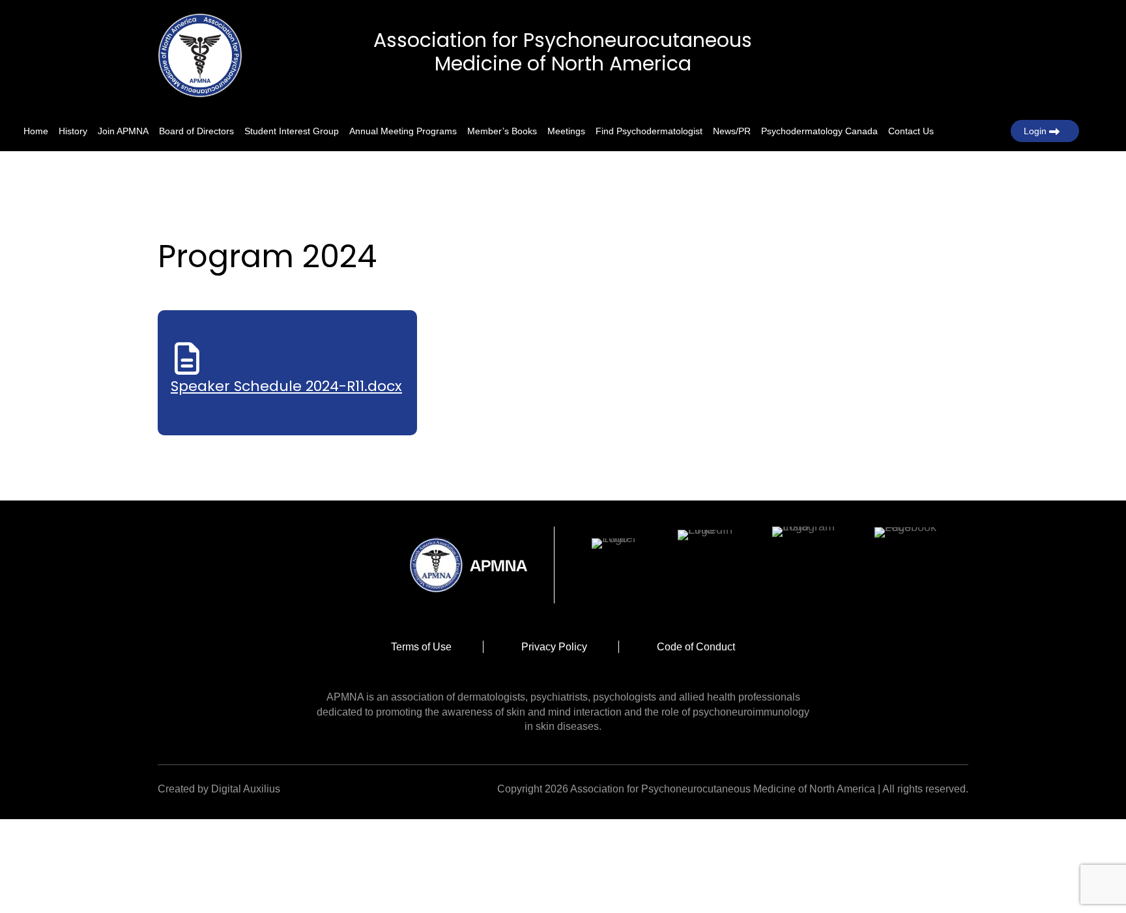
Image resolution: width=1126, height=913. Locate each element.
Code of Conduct (696, 646)
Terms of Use (421, 646)
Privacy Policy (554, 646)
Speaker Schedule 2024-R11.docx (286, 386)
